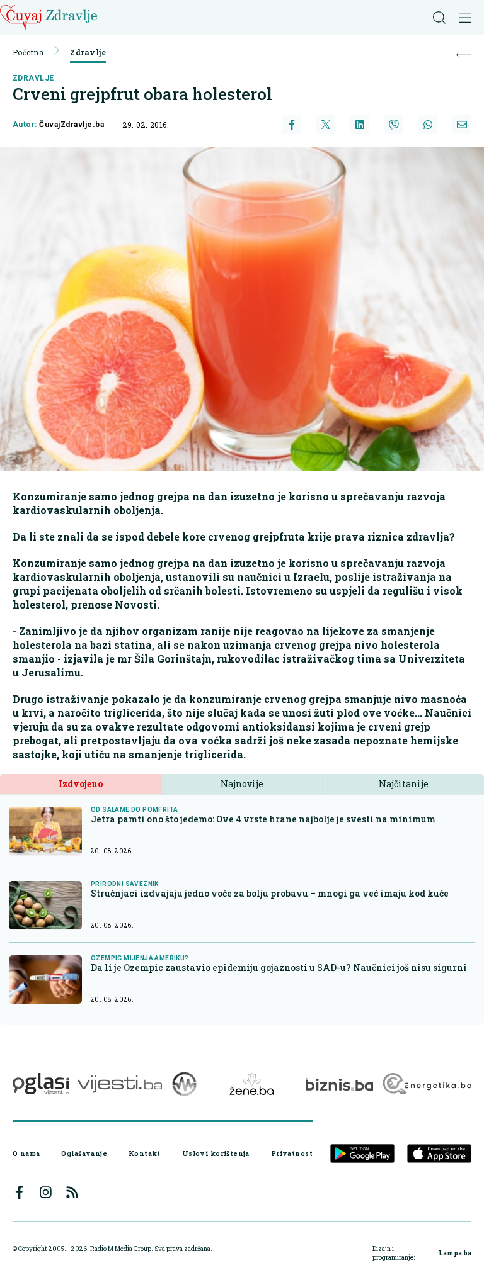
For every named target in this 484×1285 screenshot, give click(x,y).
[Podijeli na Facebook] (291, 124)
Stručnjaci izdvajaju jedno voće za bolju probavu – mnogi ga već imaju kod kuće (270, 893)
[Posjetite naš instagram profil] (45, 1192)
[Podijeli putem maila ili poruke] (461, 124)
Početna (28, 52)
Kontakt (145, 1153)
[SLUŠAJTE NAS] (184, 1084)
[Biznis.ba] (339, 1084)
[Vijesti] (119, 1084)
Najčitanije (404, 784)
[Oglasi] (41, 1084)
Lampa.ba (455, 1253)
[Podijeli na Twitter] (325, 124)
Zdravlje (88, 52)
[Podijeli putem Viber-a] (393, 124)
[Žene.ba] (251, 1084)
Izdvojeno (81, 784)
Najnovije (242, 784)
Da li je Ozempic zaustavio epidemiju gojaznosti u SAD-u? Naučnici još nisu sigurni (279, 967)
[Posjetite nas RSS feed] (72, 1192)
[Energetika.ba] (426, 1084)
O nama (26, 1153)
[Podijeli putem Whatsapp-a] (427, 124)
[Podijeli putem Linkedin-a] (359, 124)
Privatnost (292, 1153)
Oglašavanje (84, 1153)
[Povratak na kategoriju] (463, 55)
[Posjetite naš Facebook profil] (19, 1192)
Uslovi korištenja (216, 1153)
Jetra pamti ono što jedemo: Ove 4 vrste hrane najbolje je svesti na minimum (263, 819)
